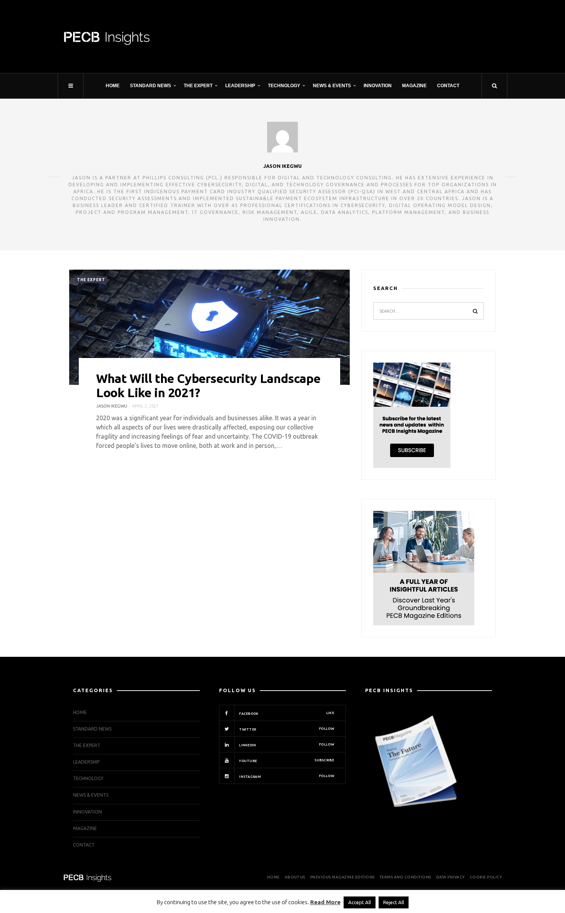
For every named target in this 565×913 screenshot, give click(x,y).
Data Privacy (450, 877)
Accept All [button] (359, 902)
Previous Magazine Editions (342, 877)
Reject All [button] (393, 902)
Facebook (286, 713)
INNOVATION (378, 85)
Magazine (414, 85)
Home (113, 85)
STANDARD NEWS (150, 85)
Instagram (286, 776)
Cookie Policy (486, 877)
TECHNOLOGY (284, 85)
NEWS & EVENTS (332, 85)
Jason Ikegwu (282, 166)
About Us (295, 877)
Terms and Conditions (405, 877)
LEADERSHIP (240, 85)
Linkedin (286, 744)
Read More (325, 902)
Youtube (286, 760)
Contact (448, 85)
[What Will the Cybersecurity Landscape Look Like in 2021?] (209, 327)
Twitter (286, 729)
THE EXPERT (198, 85)
